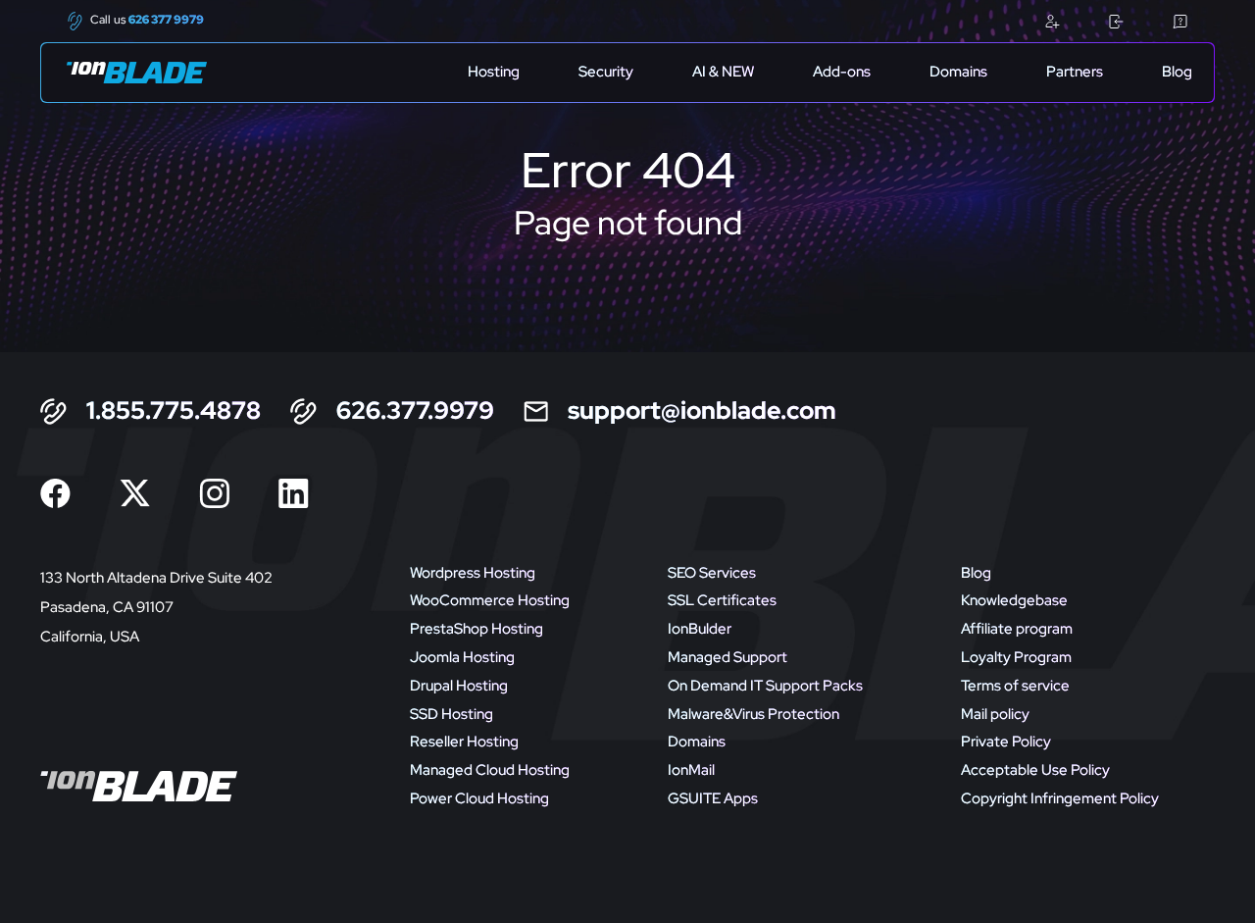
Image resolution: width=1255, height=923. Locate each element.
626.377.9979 (415, 411)
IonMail (691, 770)
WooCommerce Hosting (490, 600)
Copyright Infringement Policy (1060, 798)
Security (605, 72)
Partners (1074, 72)
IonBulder (699, 629)
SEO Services (712, 573)
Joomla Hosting (462, 657)
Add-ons (842, 72)
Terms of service (1015, 685)
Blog (1177, 72)
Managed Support (727, 657)
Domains (958, 72)
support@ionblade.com (702, 411)
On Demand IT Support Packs (765, 685)
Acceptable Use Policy (1035, 770)
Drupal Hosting (459, 685)
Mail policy (995, 714)
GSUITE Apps (713, 798)
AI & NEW (723, 72)
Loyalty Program (1016, 657)
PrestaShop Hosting (476, 629)
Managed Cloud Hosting (490, 770)
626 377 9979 (166, 19)
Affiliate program (1017, 629)
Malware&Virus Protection (753, 714)
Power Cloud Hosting (479, 798)
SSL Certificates (722, 600)
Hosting (494, 72)
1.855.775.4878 (173, 411)
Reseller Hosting (464, 741)
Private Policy (1006, 741)
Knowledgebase (1014, 600)
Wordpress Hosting (472, 573)
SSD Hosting (451, 714)
